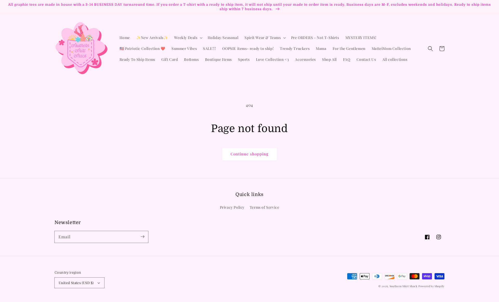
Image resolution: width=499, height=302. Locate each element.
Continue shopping (249, 153)
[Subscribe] (142, 236)
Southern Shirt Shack (404, 286)
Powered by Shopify (431, 286)
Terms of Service (264, 207)
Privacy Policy (232, 207)
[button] (430, 48)
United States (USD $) (76, 282)
